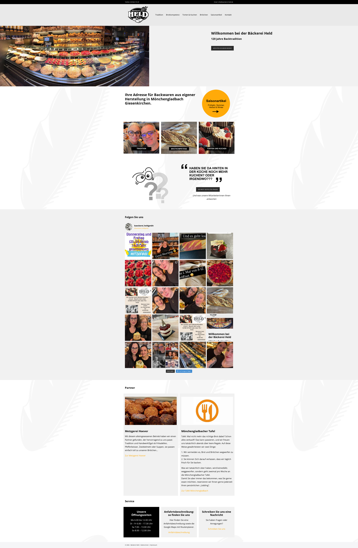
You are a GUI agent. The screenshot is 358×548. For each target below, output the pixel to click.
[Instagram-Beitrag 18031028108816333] (165, 246)
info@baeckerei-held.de (225, 2)
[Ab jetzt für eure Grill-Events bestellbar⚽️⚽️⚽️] (192, 246)
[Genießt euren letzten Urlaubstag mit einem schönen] (192, 300)
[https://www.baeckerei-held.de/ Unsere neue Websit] (220, 327)
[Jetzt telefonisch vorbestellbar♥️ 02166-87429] (220, 246)
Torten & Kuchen (189, 15)
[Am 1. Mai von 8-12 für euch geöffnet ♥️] (192, 273)
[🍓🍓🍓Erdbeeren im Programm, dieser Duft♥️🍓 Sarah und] (165, 300)
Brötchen (204, 15)
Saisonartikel (216, 15)
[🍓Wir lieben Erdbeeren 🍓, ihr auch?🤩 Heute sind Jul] (220, 273)
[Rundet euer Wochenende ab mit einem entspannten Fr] (220, 355)
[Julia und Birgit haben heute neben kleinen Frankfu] (138, 327)
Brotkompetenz (172, 15)
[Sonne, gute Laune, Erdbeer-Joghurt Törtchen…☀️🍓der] (165, 327)
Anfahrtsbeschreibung (179, 532)
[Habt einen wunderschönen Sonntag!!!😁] (138, 355)
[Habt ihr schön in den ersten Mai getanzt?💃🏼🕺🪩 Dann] (165, 273)
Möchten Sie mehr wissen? (222, 48)
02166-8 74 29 (134, 2)
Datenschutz (145, 545)
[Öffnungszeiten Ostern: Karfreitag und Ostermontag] (220, 300)
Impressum (153, 545)
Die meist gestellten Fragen (208, 189)
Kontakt (228, 15)
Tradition (159, 15)
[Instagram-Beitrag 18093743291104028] (165, 355)
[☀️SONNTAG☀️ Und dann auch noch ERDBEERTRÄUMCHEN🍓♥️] (192, 355)
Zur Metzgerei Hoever (135, 455)
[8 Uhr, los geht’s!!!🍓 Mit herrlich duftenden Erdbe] (138, 273)
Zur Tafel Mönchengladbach (194, 490)
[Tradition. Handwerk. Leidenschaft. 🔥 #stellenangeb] (192, 327)
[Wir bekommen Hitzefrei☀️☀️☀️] (138, 246)
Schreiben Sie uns (216, 528)
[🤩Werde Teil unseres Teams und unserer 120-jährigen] (138, 300)
